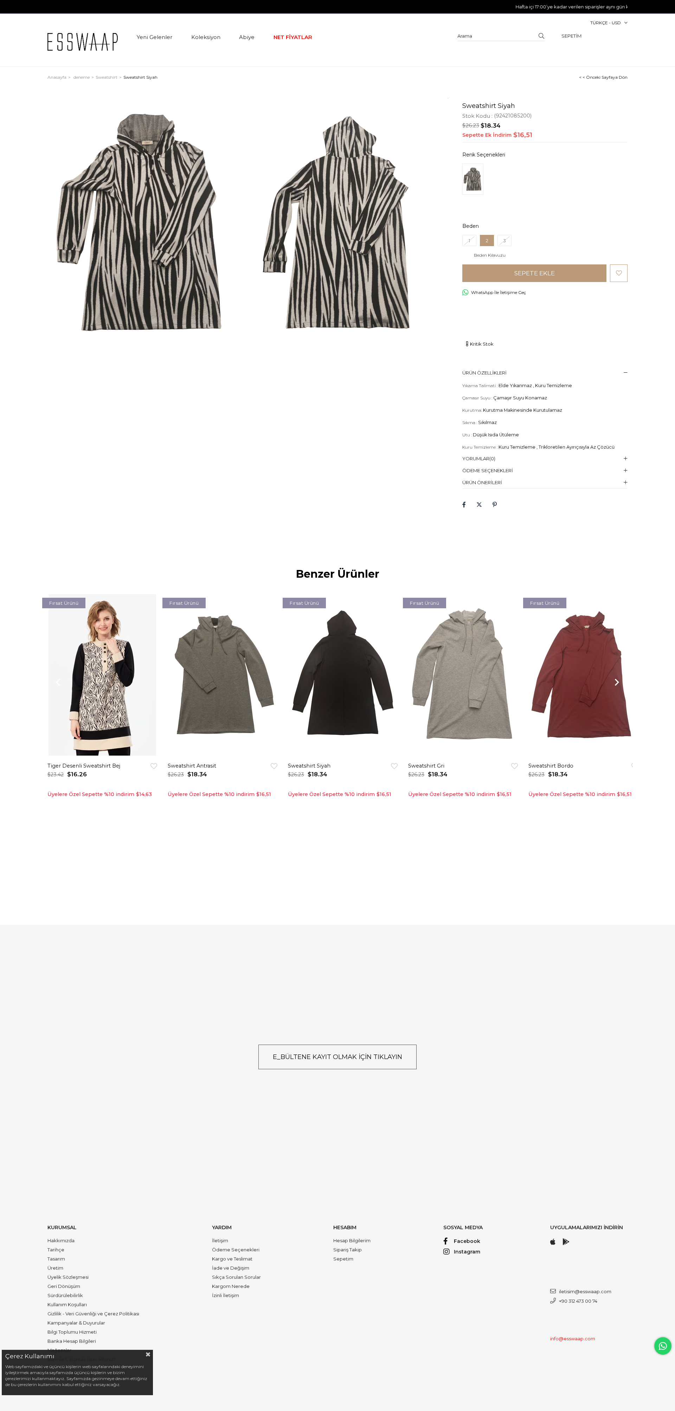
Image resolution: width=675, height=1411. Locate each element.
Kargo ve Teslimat (232, 1259)
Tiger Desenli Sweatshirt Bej (83, 766)
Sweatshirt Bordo (550, 766)
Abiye (247, 37)
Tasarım (56, 1259)
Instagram (467, 1252)
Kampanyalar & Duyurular (76, 1323)
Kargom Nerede (231, 1286)
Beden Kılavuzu (490, 255)
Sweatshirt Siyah (309, 766)
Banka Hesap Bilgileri (71, 1341)
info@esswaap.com (572, 1338)
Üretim (55, 1268)
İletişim (220, 1240)
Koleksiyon (205, 37)
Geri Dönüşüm (63, 1286)
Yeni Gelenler (154, 37)
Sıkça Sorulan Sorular (236, 1277)
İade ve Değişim (230, 1268)
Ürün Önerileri (482, 482)
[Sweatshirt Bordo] (583, 674)
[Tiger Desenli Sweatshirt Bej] (102, 674)
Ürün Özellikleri (484, 373)
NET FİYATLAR (293, 37)
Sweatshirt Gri (426, 766)
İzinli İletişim (225, 1295)
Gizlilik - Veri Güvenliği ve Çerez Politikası (93, 1313)
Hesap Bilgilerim (352, 1240)
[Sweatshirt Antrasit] (222, 674)
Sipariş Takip (347, 1249)
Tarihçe (55, 1249)
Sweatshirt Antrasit (192, 766)
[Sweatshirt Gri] (463, 674)
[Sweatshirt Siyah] (473, 179)
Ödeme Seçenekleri (487, 470)
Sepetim (343, 1259)
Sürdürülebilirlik (65, 1295)
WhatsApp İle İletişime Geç (498, 292)
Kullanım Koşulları (67, 1304)
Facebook (467, 1241)
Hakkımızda (61, 1240)
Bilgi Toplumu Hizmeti (72, 1332)
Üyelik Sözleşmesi (68, 1277)
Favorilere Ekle (153, 766)
